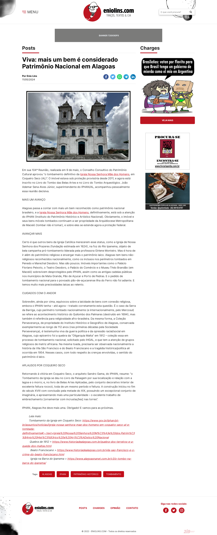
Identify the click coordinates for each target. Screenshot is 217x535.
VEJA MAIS (167, 120)
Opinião (115, 508)
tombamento (113, 474)
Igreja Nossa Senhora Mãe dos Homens (104, 174)
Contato (132, 508)
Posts (83, 508)
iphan (63, 474)
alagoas (47, 474)
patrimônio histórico (86, 474)
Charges (99, 508)
